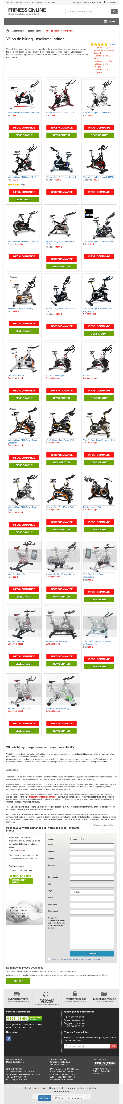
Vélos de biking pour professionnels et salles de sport (104, 50)
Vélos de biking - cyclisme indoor (59, 30)
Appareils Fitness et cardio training (27, 30)
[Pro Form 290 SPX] (24, 624)
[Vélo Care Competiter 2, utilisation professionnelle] (99, 624)
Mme (75, 839)
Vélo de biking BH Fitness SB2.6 (22, 177)
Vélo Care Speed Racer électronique (93, 575)
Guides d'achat (50, 2)
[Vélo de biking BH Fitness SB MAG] (99, 160)
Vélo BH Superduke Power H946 (60, 440)
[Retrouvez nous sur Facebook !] (8, 1038)
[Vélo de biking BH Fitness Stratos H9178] (61, 224)
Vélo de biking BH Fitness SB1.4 (60, 112)
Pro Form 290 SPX (16, 641)
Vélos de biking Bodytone (101, 71)
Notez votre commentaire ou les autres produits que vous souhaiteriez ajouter (56, 923)
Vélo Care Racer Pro (17, 574)
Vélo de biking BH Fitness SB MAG (98, 177)
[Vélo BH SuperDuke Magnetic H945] (99, 423)
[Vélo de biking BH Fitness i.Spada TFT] (61, 291)
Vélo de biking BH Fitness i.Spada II (98, 241)
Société (51, 858)
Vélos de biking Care (104, 61)
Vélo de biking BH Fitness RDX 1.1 (23, 241)
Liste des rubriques (13, 2)
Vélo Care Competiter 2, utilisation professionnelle (98, 642)
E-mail (51, 897)
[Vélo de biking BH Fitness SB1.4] (61, 95)
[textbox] (92, 878)
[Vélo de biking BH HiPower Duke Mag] (24, 490)
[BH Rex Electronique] (61, 358)
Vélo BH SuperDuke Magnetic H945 (99, 440)
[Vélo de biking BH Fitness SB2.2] (99, 95)
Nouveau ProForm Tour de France (60, 574)
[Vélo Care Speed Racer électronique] (99, 557)
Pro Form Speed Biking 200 (20, 708)
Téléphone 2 (53, 911)
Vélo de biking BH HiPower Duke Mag (22, 508)
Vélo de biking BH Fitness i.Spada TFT (60, 309)
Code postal (53, 877)
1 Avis (112, 44)
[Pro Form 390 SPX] (24, 358)
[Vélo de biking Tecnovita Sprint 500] (24, 95)
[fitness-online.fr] (31, 11)
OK (113, 1046)
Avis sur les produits (33, 2)
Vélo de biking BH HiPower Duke (60, 507)
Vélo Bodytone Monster (57, 708)
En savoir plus (61, 1091)
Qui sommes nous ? (15, 1059)
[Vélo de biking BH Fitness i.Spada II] (99, 224)
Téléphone (52, 904)
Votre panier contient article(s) (87, 2)
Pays (50, 890)
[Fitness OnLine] (8, 30)
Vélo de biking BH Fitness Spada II (61, 177)
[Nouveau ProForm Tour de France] (61, 557)
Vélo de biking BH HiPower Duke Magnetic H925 (97, 309)
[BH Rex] (99, 358)
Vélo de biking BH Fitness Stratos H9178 (60, 242)
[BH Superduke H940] (99, 490)
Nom (50, 844)
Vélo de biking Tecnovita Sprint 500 (23, 112)
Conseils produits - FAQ (59, 1061)
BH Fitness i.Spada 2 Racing (20, 308)
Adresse (51, 865)
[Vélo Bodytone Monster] (61, 691)
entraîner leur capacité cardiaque (43, 796)
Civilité (51, 839)
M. (84, 839)
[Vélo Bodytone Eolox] (61, 624)
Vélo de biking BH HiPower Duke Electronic (22, 441)
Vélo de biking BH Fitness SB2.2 (97, 112)
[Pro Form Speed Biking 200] (24, 691)
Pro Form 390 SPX (16, 375)
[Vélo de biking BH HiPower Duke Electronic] (24, 423)
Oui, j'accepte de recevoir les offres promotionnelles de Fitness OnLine (77, 959)
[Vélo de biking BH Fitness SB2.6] (24, 160)
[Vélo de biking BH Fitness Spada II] (61, 160)
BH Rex (86, 375)
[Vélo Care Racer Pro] (24, 557)
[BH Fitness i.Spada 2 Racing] (24, 291)
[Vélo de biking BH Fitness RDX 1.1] (24, 224)
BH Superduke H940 (92, 507)
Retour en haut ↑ (100, 1059)
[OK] (114, 11)
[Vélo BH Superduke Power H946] (61, 423)
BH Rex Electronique (55, 375)
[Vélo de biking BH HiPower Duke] (61, 490)
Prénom (51, 851)
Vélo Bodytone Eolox (56, 641)
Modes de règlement (15, 1061)
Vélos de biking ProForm (101, 65)
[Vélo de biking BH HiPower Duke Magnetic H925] (99, 291)
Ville (50, 884)
